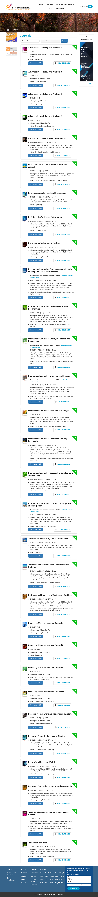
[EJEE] (79, 881)
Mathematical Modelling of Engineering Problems (50, 595)
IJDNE (51, 883)
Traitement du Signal (37, 843)
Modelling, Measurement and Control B (46, 645)
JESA (51, 873)
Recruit (23, 879)
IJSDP (42, 876)
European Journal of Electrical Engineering (47, 193)
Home (8, 29)
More (90, 84)
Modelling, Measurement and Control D (46, 692)
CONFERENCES (69, 4)
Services (50, 4)
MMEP (42, 883)
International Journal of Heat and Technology (48, 411)
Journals (59, 4)
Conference (34, 885)
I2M (46, 883)
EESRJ (56, 876)
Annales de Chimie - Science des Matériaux (47, 138)
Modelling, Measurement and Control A (46, 623)
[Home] (18, 6)
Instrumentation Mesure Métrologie (44, 243)
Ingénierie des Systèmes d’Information (45, 217)
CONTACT (10, 869)
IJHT (41, 879)
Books (51, 8)
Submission (60, 8)
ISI (46, 879)
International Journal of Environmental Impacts (49, 376)
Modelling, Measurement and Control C (46, 668)
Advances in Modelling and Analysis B (45, 72)
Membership (25, 873)
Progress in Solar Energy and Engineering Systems (50, 714)
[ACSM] (79, 880)
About (41, 4)
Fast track (33, 876)
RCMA (51, 876)
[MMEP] (79, 878)
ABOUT (23, 869)
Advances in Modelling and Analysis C (45, 94)
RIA (55, 873)
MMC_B (61, 883)
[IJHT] (79, 876)
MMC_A (61, 879)
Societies (23, 876)
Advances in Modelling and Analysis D (45, 116)
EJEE (46, 876)
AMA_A (56, 883)
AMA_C (61, 876)
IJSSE (51, 879)
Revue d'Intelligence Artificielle (42, 762)
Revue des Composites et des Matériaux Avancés (50, 786)
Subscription (34, 873)
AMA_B (61, 873)
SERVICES (34, 869)
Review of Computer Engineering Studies (46, 736)
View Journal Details (36, 63)
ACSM (47, 873)
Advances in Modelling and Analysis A (45, 48)
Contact (23, 883)
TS (41, 873)
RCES (56, 879)
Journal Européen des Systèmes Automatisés (48, 539)
